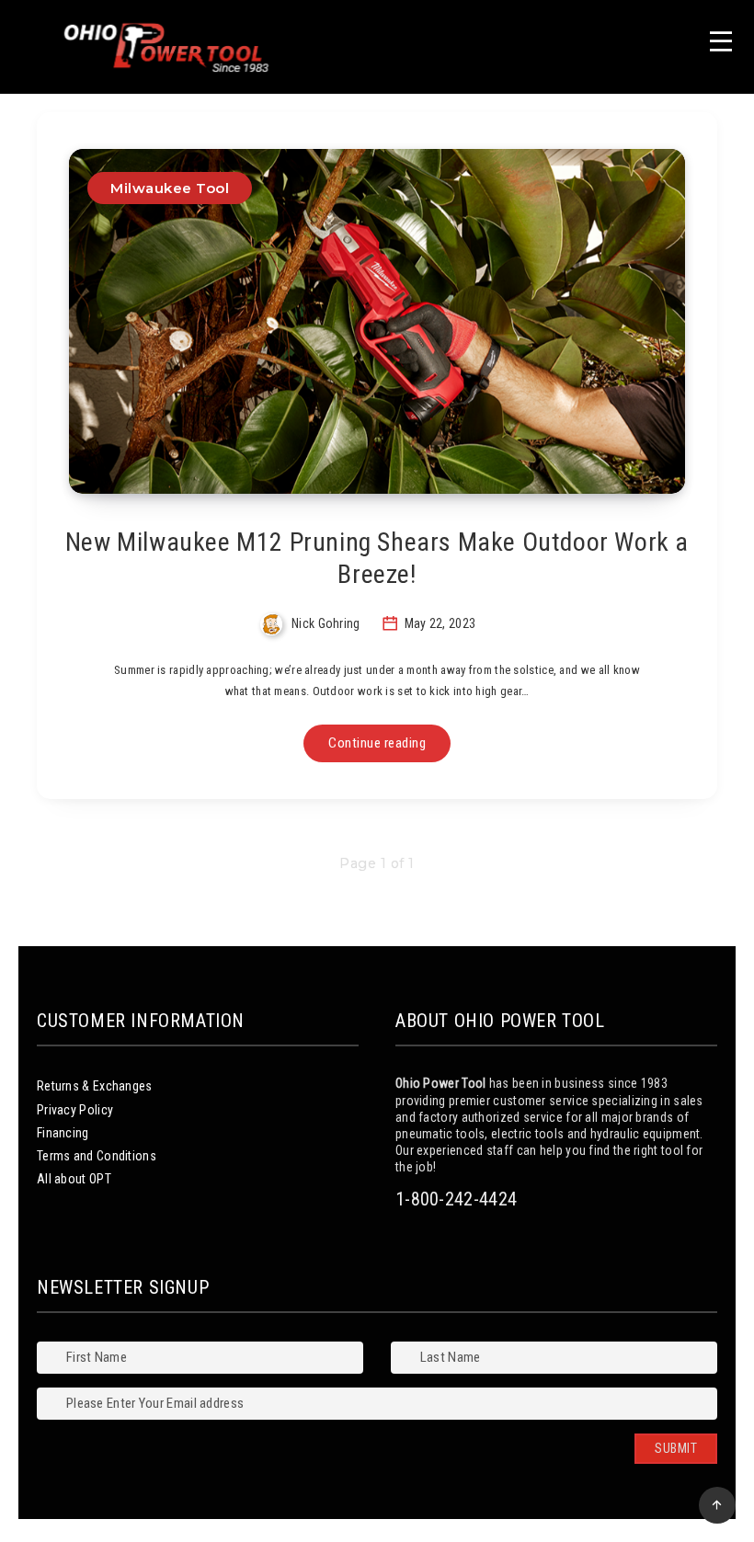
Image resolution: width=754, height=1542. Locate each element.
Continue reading (377, 743)
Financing (63, 1132)
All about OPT (74, 1178)
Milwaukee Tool (169, 188)
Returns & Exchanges (95, 1086)
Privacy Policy (75, 1109)
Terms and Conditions (96, 1155)
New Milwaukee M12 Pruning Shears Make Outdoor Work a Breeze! (377, 558)
